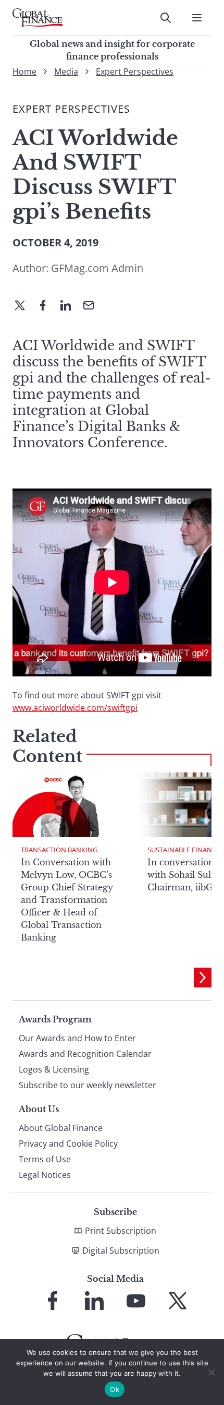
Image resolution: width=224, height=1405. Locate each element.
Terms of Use (45, 1159)
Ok (114, 1389)
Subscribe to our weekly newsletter (87, 1085)
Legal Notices (45, 1175)
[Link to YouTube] (136, 1300)
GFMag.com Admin (97, 268)
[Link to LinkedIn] (94, 1300)
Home (24, 71)
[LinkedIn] (69, 306)
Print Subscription (120, 1230)
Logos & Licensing (54, 1069)
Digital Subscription (120, 1250)
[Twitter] (24, 306)
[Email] (92, 306)
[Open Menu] (197, 17)
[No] (211, 1372)
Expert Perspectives (134, 71)
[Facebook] (46, 306)
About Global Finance (61, 1128)
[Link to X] (177, 1300)
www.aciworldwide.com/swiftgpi (75, 707)
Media (66, 71)
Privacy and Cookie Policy (68, 1143)
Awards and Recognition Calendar (85, 1053)
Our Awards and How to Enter (77, 1038)
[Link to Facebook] (52, 1300)
